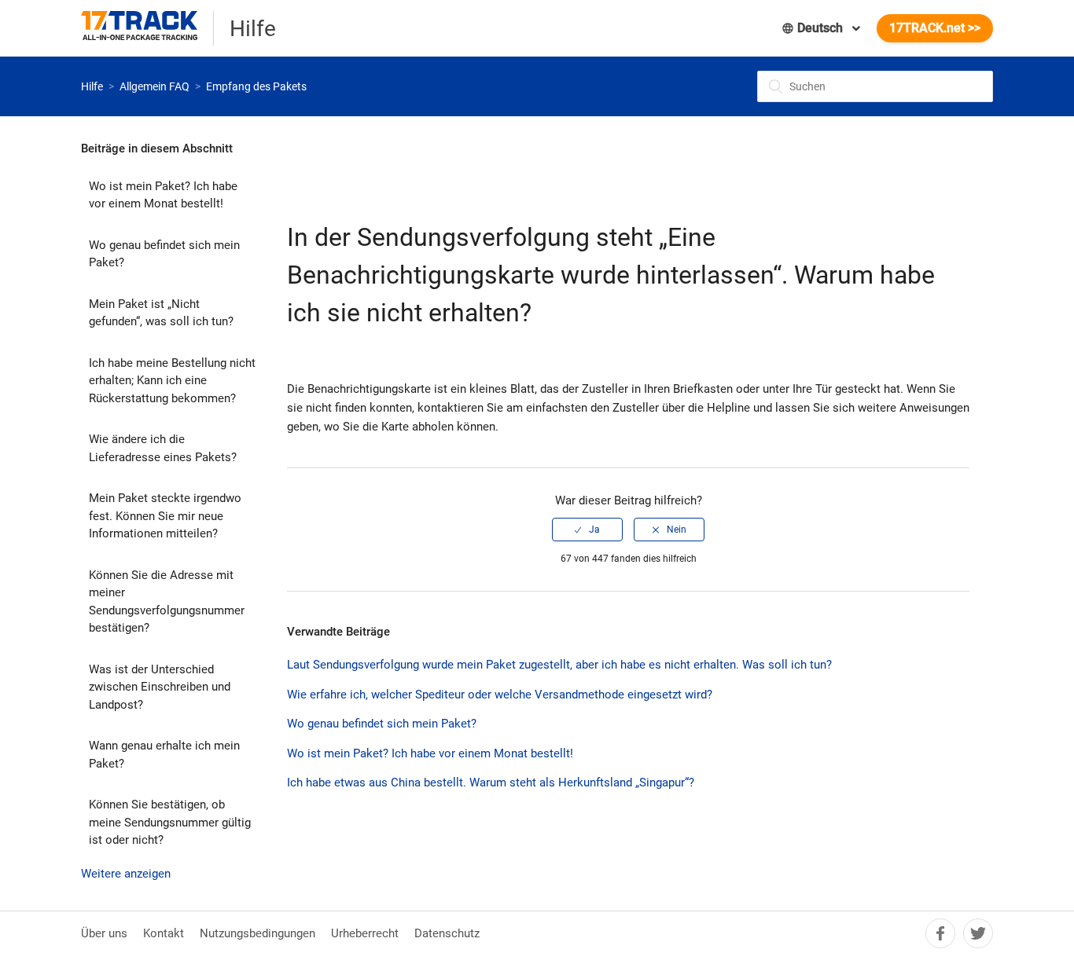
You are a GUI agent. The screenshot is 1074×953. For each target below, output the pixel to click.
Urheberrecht (365, 933)
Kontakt (163, 933)
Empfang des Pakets (256, 86)
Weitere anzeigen (126, 874)
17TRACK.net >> (934, 27)
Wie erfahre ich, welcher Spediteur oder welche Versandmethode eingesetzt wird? (499, 694)
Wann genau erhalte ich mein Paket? (164, 755)
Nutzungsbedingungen (257, 933)
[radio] (587, 529)
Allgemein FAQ (154, 86)
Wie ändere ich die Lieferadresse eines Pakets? (163, 448)
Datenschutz (447, 933)
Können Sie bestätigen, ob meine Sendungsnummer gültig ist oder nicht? (170, 822)
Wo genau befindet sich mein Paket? (164, 254)
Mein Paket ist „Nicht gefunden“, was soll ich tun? (161, 313)
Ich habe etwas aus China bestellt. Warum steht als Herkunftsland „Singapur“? (490, 782)
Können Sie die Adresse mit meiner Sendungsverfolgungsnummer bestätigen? (167, 602)
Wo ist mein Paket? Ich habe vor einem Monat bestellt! (163, 195)
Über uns (104, 933)
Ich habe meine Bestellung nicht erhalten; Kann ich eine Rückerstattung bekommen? (172, 380)
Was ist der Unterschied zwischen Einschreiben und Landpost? (159, 687)
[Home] (147, 28)
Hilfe (92, 86)
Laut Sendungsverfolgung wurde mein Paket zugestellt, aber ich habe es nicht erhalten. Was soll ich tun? (559, 665)
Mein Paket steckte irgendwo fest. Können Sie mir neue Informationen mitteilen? (165, 516)
